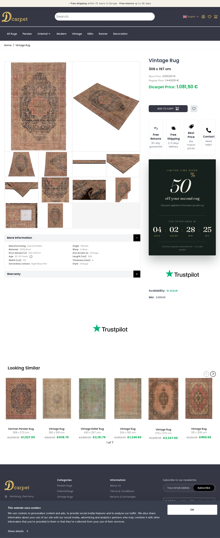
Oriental (42, 34)
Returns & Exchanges (123, 496)
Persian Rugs (64, 485)
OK (192, 509)
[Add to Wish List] (193, 108)
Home (7, 45)
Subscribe (204, 488)
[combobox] (105, 17)
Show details (16, 531)
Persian (27, 34)
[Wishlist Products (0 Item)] (209, 17)
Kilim (90, 34)
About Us (115, 485)
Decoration (120, 34)
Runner (103, 34)
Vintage (77, 34)
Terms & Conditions (122, 491)
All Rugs (12, 34)
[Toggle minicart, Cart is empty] (216, 17)
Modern (61, 34)
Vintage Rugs (65, 496)
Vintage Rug (22, 45)
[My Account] (203, 17)
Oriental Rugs (65, 491)
